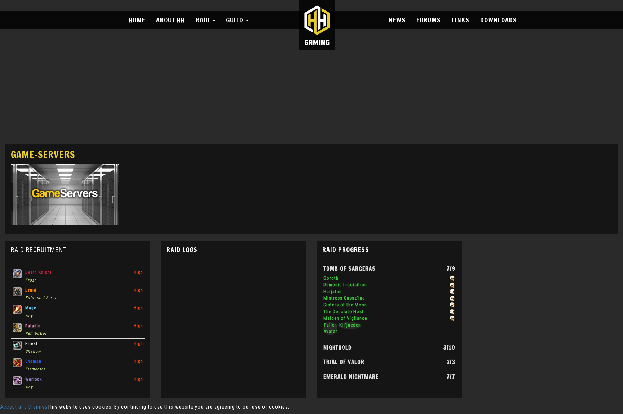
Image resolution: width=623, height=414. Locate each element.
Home (137, 19)
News (397, 19)
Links (460, 19)
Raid (204, 19)
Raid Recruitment (39, 249)
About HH (170, 19)
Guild (235, 19)
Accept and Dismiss (24, 407)
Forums (428, 19)
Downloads (498, 19)
